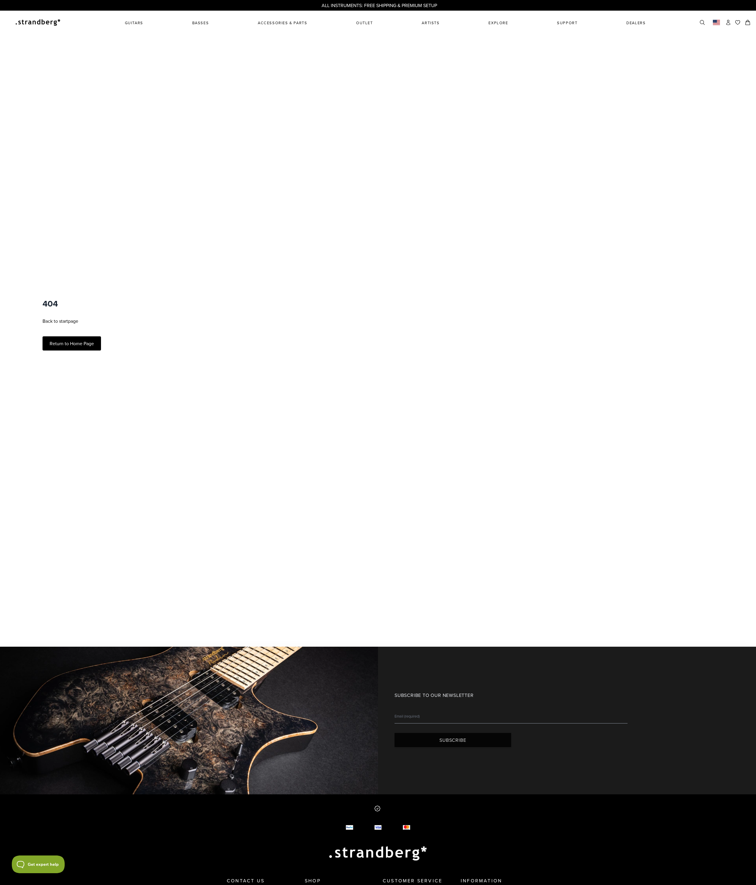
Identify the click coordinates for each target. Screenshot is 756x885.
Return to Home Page (72, 343)
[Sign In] (728, 22)
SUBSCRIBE (452, 740)
